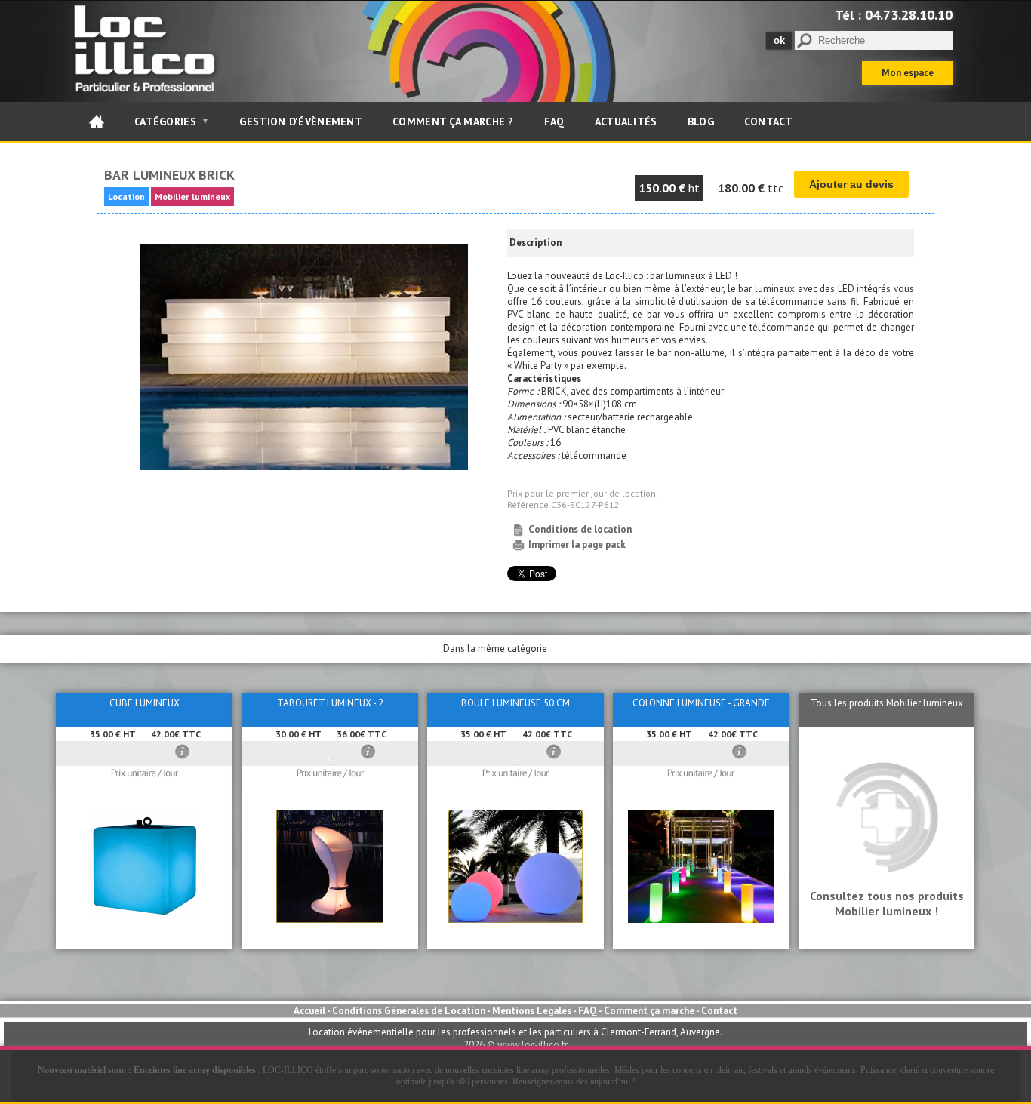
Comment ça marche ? (453, 121)
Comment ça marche (649, 1010)
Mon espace (908, 72)
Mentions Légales (531, 1010)
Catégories (171, 121)
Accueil (309, 1010)
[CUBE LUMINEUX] (144, 919)
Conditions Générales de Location (408, 1010)
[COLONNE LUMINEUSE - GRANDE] (701, 919)
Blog (701, 121)
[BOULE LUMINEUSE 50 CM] (515, 919)
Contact (768, 121)
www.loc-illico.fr (532, 1044)
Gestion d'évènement (300, 121)
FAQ (554, 121)
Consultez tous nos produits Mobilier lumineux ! (887, 903)
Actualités (626, 121)
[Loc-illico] (147, 95)
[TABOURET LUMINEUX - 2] (329, 919)
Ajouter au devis (851, 184)
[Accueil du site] (96, 121)
